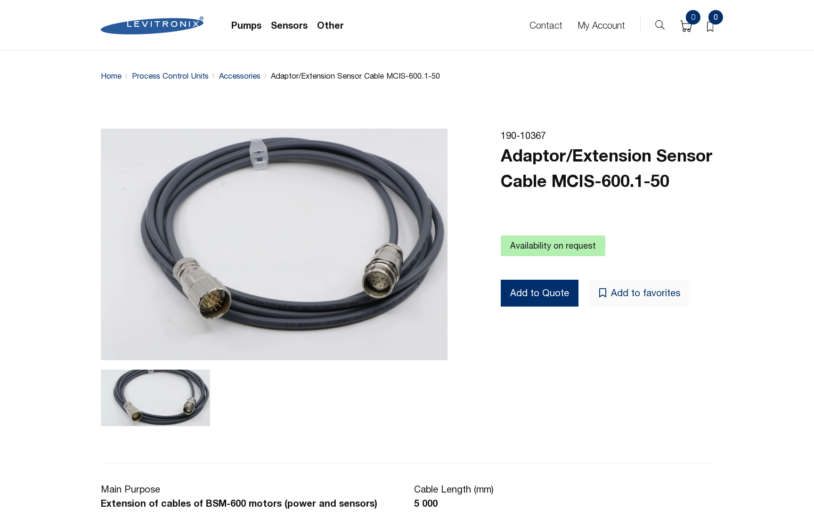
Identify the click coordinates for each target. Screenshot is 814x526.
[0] (710, 25)
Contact (545, 25)
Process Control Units (170, 76)
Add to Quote (539, 292)
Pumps (246, 25)
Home (111, 76)
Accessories (239, 76)
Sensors (289, 25)
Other (330, 25)
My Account (601, 25)
